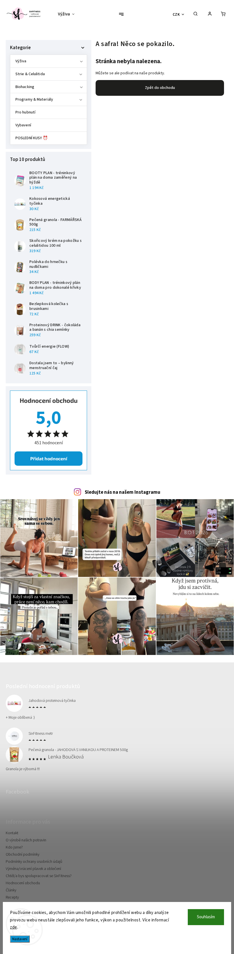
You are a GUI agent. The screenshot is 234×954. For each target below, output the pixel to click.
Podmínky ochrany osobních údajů (34, 862)
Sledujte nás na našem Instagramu (122, 492)
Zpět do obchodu (160, 88)
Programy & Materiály (34, 99)
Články (11, 890)
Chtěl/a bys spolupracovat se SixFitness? (39, 876)
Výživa (21, 61)
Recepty (12, 897)
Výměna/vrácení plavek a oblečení (33, 869)
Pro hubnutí (25, 112)
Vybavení (23, 125)
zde (13, 927)
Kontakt (12, 833)
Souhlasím (206, 917)
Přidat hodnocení (48, 458)
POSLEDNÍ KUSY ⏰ (31, 138)
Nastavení (19, 939)
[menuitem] (68, 14)
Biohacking (24, 87)
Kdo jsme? (14, 847)
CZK (176, 14)
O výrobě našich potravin (26, 840)
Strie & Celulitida (30, 74)
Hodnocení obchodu (23, 883)
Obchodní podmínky (22, 854)
